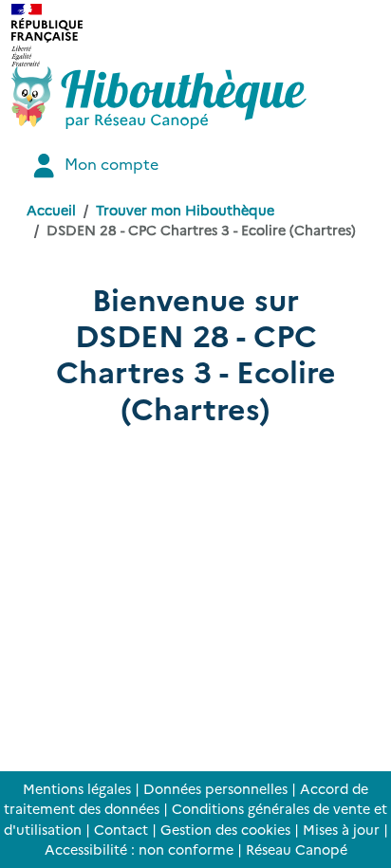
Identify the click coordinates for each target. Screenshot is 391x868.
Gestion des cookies (225, 829)
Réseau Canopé (296, 849)
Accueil (51, 209)
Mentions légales (77, 788)
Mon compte (109, 163)
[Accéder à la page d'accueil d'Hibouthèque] (159, 97)
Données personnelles (215, 788)
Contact (121, 829)
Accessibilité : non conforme (139, 849)
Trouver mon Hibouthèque (185, 209)
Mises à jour (341, 829)
